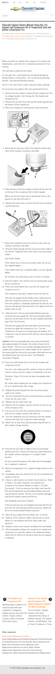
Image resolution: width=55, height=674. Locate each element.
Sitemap (43, 2)
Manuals (5, 2)
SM (20, 2)
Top (34, 2)
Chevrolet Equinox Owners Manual (14, 33)
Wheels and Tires (43, 33)
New (27, 2)
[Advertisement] (27, 49)
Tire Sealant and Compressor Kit (13, 36)
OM (14, 2)
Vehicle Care (31, 33)
